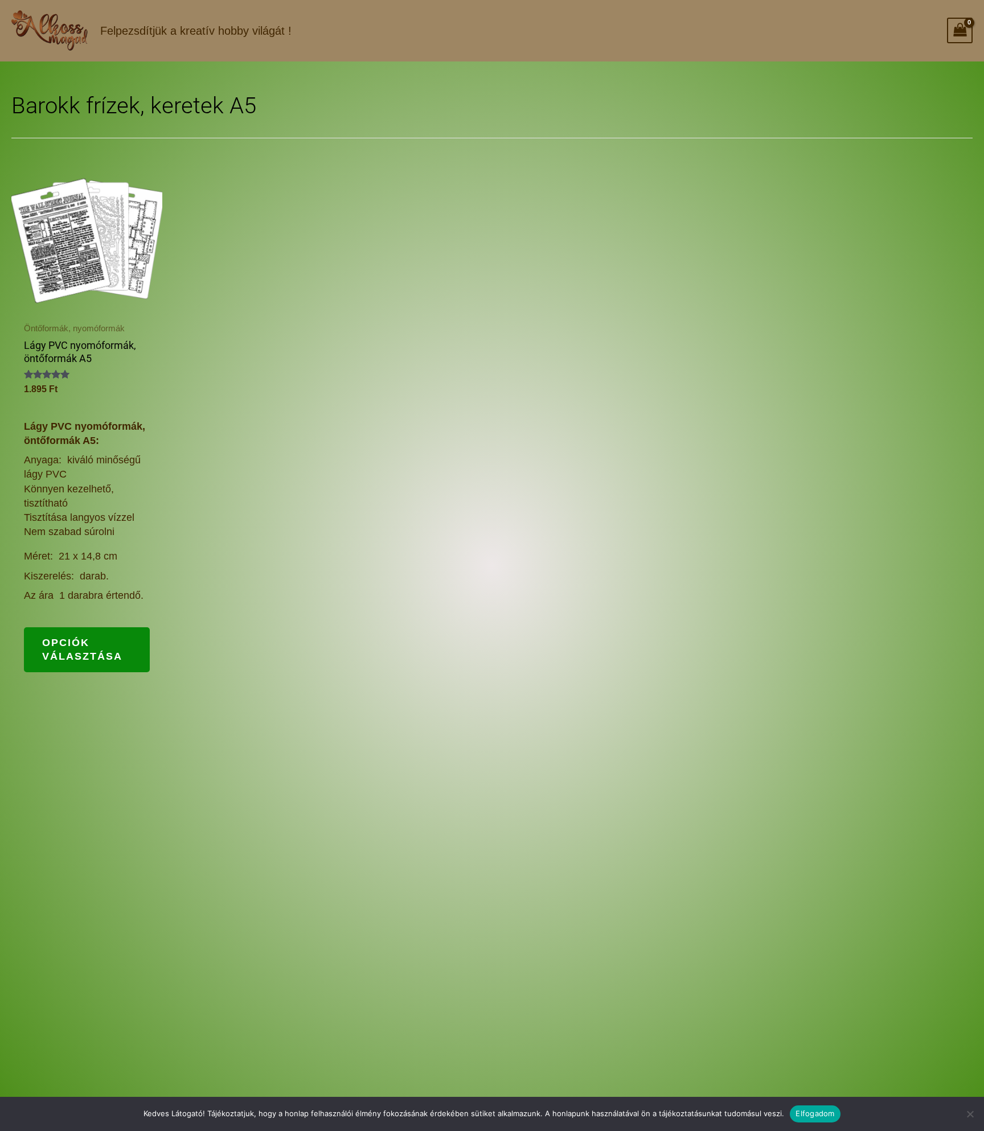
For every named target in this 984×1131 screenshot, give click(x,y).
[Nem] (969, 1114)
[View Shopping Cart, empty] (960, 30)
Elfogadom (815, 1113)
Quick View (86, 301)
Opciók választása (82, 649)
